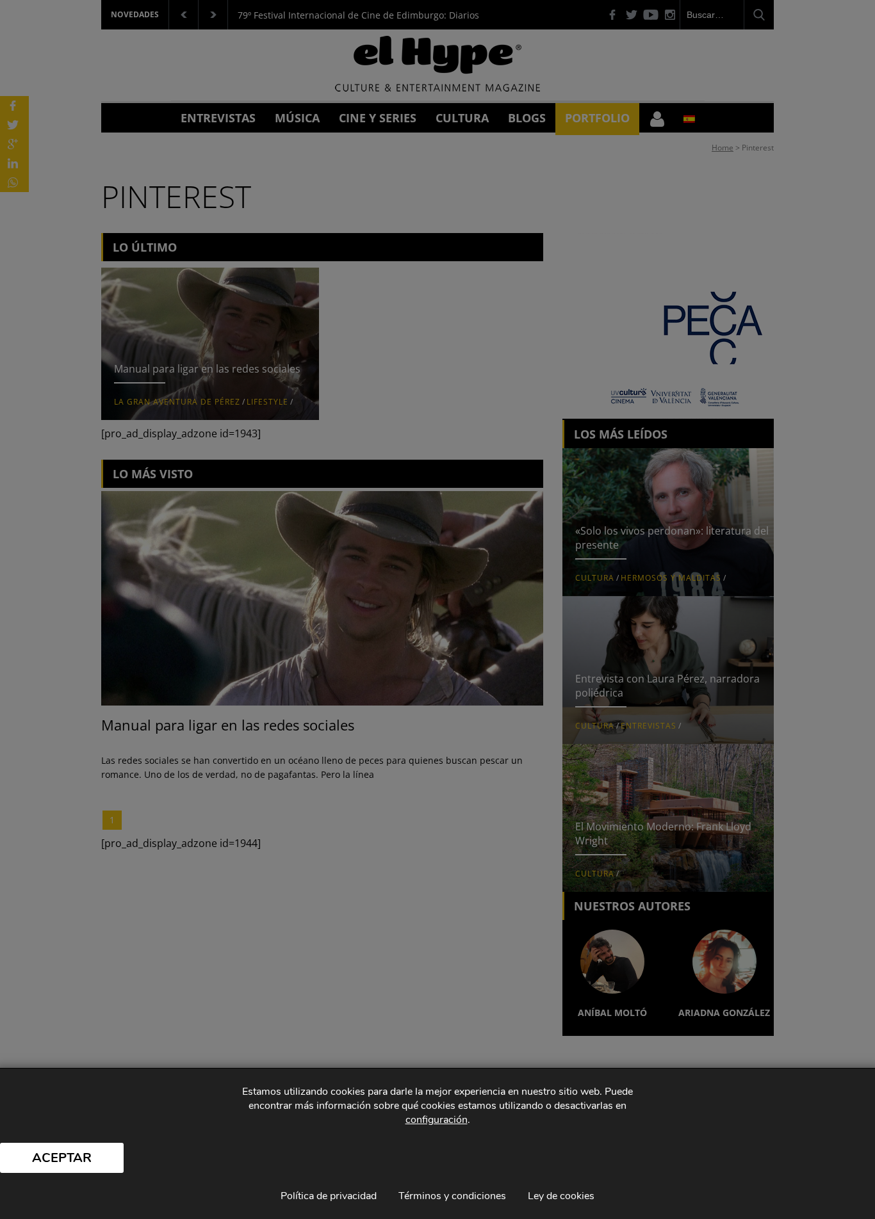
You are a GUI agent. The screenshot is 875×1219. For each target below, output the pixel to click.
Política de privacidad (329, 1196)
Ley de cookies (561, 1196)
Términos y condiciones (452, 1196)
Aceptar (62, 1158)
